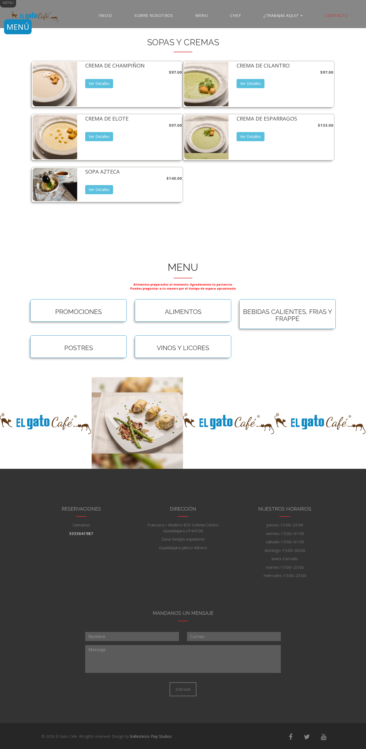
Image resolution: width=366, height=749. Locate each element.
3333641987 (81, 533)
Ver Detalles (99, 83)
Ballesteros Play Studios (151, 736)
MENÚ (17, 27)
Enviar (183, 689)
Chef (235, 15)
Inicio (105, 15)
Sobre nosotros (154, 15)
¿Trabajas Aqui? (281, 15)
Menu (201, 15)
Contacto (336, 15)
